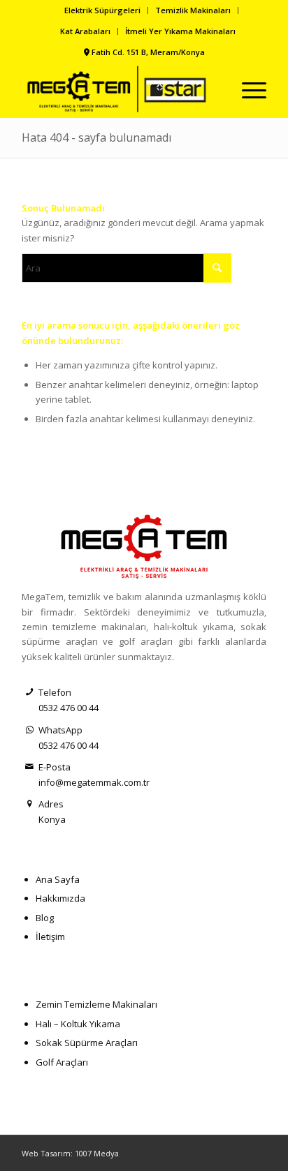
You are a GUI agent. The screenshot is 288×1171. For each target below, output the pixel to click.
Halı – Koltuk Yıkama (78, 1023)
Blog (45, 917)
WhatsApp (60, 730)
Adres (51, 804)
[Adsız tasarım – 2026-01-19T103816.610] (119, 90)
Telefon (54, 692)
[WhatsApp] (29, 730)
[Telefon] (29, 692)
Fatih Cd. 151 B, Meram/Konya (148, 52)
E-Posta (54, 767)
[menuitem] (102, 10)
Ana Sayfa (58, 879)
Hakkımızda (60, 898)
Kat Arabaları (85, 31)
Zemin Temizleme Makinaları (96, 1004)
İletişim (50, 936)
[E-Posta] (29, 767)
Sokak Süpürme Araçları (87, 1042)
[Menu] (247, 90)
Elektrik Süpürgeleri (102, 10)
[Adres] (29, 804)
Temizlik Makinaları (193, 10)
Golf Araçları (62, 1062)
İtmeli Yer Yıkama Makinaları (180, 31)
